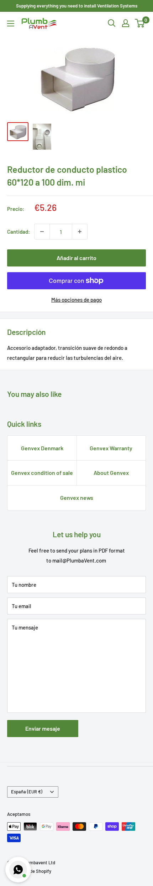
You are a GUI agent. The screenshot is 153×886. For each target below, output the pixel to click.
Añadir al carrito (76, 257)
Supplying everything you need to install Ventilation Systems (76, 6)
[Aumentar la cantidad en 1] (79, 231)
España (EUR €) (26, 791)
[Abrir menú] (10, 23)
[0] (140, 23)
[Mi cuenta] (125, 23)
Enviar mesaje (42, 728)
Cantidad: (18, 231)
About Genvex (111, 472)
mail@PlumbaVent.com (79, 560)
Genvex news (76, 497)
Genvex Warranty (111, 448)
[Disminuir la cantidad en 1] (42, 231)
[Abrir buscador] (112, 23)
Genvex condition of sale (42, 472)
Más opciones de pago (76, 299)
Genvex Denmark (42, 448)
